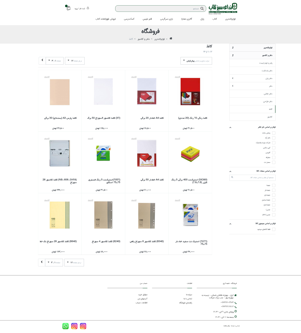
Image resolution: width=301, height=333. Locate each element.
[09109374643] (65, 326)
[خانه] (170, 39)
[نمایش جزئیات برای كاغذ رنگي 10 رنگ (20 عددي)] (190, 91)
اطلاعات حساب (141, 303)
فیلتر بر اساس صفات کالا (266, 171)
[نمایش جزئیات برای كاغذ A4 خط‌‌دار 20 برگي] (147, 91)
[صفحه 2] (42, 61)
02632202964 (227, 302)
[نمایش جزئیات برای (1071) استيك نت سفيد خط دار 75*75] (190, 215)
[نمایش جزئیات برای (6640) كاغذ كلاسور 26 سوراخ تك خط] (60, 215)
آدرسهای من (142, 299)
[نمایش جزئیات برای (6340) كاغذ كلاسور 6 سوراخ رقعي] (147, 215)
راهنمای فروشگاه (185, 303)
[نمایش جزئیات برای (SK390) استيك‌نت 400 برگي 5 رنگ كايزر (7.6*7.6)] (190, 153)
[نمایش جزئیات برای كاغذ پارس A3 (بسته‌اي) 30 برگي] (60, 91)
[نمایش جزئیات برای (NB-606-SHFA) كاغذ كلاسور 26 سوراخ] (60, 153)
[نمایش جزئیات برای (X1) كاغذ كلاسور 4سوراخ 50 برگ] (103, 91)
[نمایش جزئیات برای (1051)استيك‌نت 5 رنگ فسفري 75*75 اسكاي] (103, 153)
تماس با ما (188, 299)
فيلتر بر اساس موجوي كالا (266, 223)
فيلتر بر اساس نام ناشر (267, 127)
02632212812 (227, 306)
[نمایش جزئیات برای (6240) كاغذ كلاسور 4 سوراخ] (103, 215)
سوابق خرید (142, 294)
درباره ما (189, 294)
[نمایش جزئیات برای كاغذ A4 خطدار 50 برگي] (147, 153)
